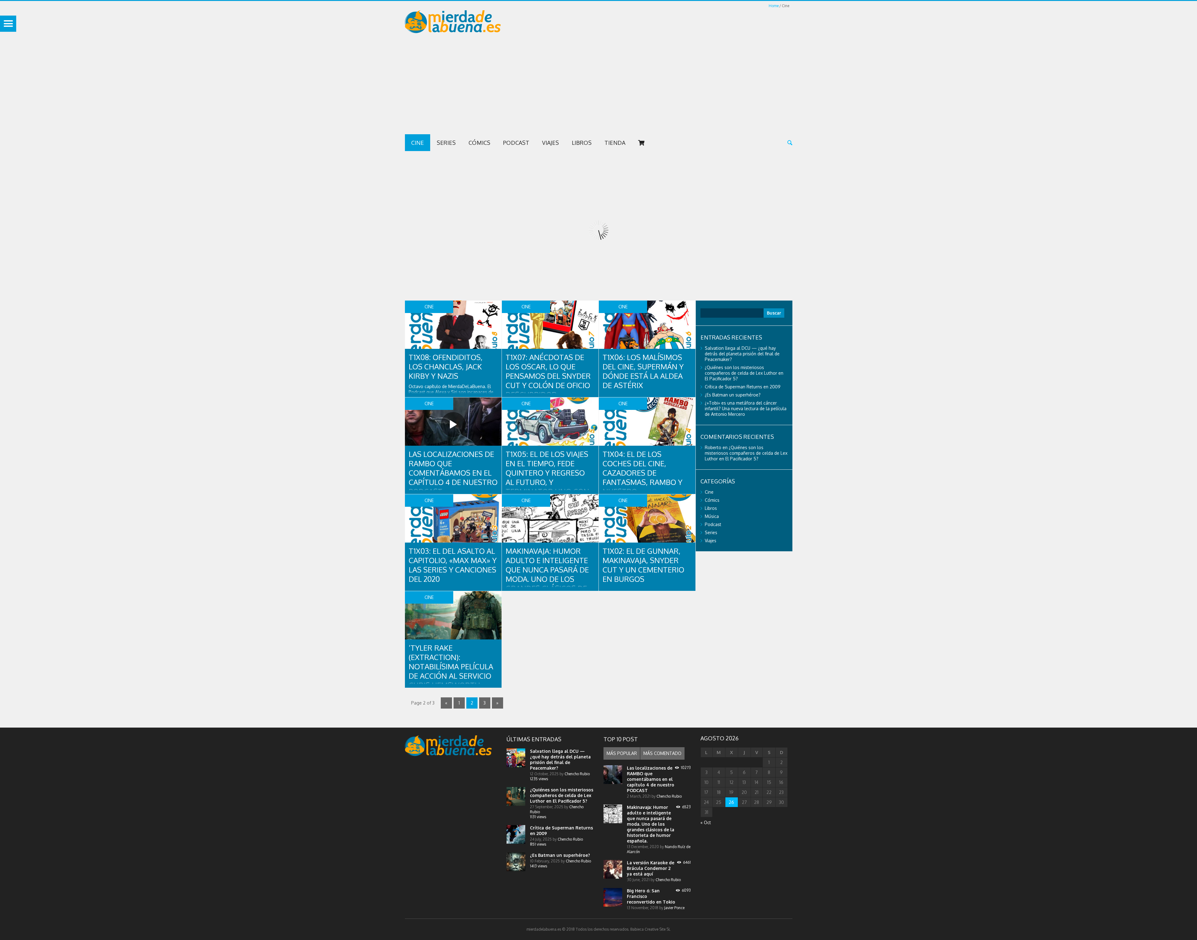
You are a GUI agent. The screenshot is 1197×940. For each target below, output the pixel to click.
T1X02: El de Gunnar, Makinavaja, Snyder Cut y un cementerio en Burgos (643, 565)
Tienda (614, 142)
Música (712, 516)
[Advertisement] (598, 87)
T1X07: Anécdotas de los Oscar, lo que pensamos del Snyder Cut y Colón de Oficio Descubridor (548, 375)
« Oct (705, 822)
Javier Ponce (674, 907)
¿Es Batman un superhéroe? (733, 394)
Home (774, 5)
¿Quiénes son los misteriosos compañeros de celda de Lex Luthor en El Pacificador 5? (744, 373)
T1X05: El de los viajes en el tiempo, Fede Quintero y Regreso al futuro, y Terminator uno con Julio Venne (547, 477)
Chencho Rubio (577, 773)
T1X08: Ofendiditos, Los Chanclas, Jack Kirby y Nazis (446, 366)
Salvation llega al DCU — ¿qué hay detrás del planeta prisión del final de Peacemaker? (742, 353)
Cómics (479, 142)
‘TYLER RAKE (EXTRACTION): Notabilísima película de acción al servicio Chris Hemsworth (451, 666)
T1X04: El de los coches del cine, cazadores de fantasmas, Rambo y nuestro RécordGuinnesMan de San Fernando (642, 482)
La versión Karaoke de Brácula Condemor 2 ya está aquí (650, 868)
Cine (417, 142)
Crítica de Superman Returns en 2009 (743, 386)
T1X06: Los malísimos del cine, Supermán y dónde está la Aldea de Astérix (643, 371)
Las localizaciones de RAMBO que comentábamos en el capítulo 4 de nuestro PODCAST (453, 472)
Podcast (516, 142)
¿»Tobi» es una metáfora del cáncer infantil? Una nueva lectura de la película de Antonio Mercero (745, 408)
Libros (582, 142)
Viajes (550, 142)
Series (446, 142)
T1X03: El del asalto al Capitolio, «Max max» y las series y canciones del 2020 (453, 565)
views (539, 778)
